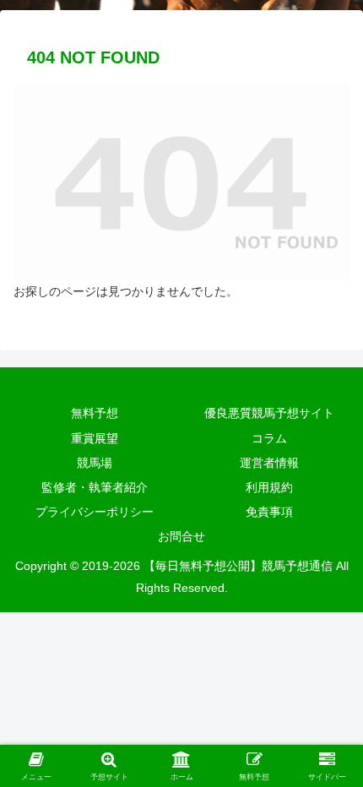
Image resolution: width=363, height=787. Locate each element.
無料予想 (94, 413)
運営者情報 (269, 462)
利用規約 (269, 487)
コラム (269, 438)
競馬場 (94, 462)
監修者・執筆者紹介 (94, 487)
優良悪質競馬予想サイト (269, 413)
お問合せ (181, 536)
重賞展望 (94, 438)
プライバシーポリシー (94, 511)
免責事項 (269, 511)
